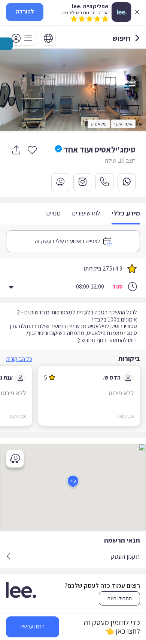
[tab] (126, 213)
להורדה (25, 11)
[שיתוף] (16, 149)
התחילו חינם (119, 598)
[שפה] (48, 38)
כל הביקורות (19, 358)
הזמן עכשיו (33, 626)
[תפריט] (21, 38)
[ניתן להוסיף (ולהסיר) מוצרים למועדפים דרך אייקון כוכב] (32, 149)
